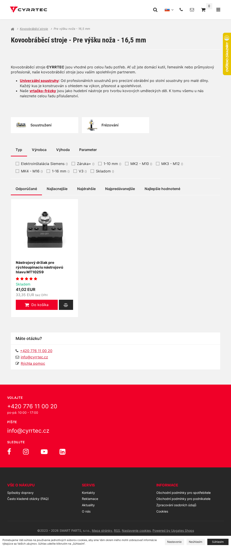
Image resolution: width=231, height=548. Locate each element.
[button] (37, 305)
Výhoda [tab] (63, 149)
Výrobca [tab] (39, 149)
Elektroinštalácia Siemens (44, 163)
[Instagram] (26, 452)
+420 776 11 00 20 (32, 406)
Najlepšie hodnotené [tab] (162, 188)
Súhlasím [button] (218, 541)
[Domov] (28, 9)
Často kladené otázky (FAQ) (28, 499)
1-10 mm (112, 163)
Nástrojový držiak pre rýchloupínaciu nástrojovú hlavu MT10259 (39, 267)
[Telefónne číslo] (181, 9)
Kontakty (88, 493)
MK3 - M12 (172, 163)
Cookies (162, 511)
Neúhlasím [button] (195, 541)
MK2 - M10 (141, 163)
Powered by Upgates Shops (173, 530)
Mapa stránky (102, 530)
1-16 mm (61, 171)
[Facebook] (9, 452)
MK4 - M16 (32, 171)
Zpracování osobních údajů (176, 505)
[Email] (192, 9)
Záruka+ (86, 163)
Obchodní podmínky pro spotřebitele (183, 493)
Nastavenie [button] (174, 541)
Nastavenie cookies (136, 530)
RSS (117, 530)
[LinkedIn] (62, 452)
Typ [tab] (19, 149)
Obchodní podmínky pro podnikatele (183, 499)
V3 (83, 171)
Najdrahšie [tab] (86, 188)
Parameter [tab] (88, 149)
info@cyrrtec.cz (34, 357)
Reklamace (90, 499)
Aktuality (88, 505)
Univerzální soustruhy (39, 80)
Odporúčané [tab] (26, 188)
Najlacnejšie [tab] (57, 188)
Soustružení (40, 125)
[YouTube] (44, 452)
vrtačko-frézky (43, 90)
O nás (86, 511)
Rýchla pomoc (33, 363)
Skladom (105, 171)
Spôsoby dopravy (20, 493)
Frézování (110, 125)
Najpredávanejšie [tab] (120, 188)
